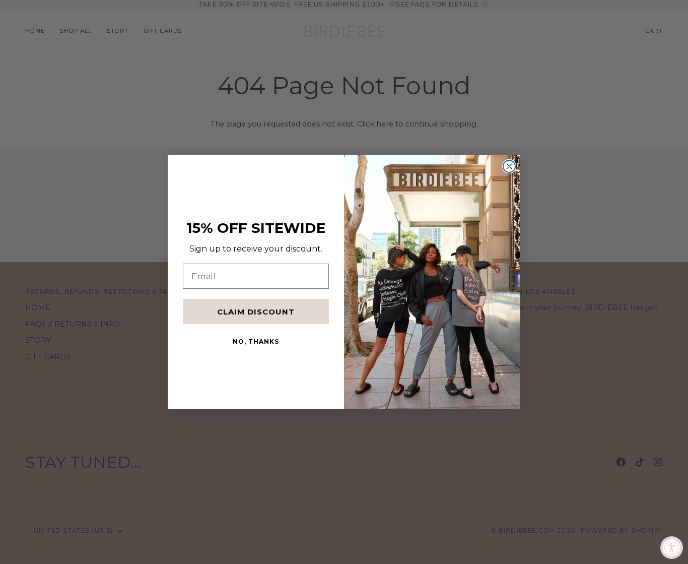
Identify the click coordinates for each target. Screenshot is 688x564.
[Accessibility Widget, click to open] (671, 547)
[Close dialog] (509, 166)
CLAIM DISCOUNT (256, 312)
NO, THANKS (256, 341)
